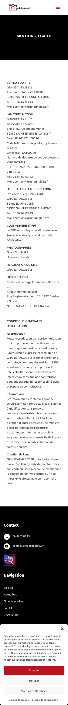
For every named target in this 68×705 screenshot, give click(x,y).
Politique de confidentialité (45, 699)
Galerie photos (13, 601)
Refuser (34, 680)
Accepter (34, 670)
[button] (62, 629)
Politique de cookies (18, 699)
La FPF (8, 608)
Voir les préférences (34, 691)
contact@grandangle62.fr (32, 218)
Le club (8, 587)
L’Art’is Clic (11, 615)
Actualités (10, 594)
